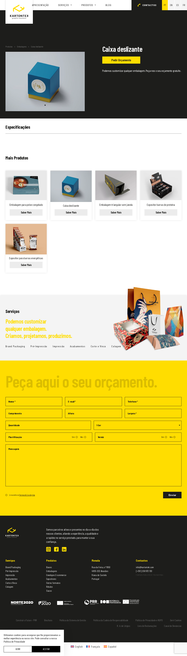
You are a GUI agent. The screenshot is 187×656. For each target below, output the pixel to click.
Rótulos (49, 586)
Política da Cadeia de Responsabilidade (110, 620)
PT (165, 5)
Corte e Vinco (98, 346)
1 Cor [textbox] (99, 425)
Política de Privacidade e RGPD (149, 620)
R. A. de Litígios (123, 625)
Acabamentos (77, 346)
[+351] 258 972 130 (144, 571)
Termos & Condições (27, 495)
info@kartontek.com (145, 567)
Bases (49, 567)
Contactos (149, 5)
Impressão (58, 346)
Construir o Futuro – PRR (26, 620)
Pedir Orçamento (121, 60)
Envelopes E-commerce (56, 575)
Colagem (9, 586)
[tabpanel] (45, 81)
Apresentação (40, 5)
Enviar (172, 495)
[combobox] (138, 425)
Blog (108, 5)
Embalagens (21, 46)
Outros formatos (53, 582)
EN (171, 5)
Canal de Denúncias (173, 625)
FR (184, 5)
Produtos (87, 5)
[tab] (45, 105)
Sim (73, 437)
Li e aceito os (22, 495)
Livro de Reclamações (147, 625)
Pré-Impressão (38, 346)
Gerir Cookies (176, 620)
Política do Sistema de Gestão (73, 620)
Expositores (51, 578)
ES (177, 5)
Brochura (48, 620)
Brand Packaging (15, 346)
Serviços (63, 5)
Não (81, 437)
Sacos (49, 590)
